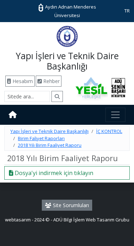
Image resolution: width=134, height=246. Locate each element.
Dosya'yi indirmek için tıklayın (53, 173)
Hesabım (22, 81)
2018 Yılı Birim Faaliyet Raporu (49, 145)
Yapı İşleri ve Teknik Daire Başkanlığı (49, 131)
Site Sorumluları (70, 205)
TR (127, 10)
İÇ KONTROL (109, 131)
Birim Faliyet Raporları (41, 138)
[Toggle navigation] (115, 115)
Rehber (51, 81)
